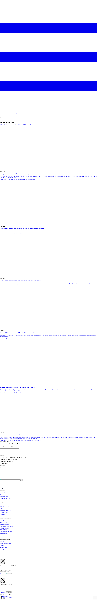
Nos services (4, 484)
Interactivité (2, 545)
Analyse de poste (3, 520)
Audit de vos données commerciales (6, 508)
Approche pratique (3, 547)
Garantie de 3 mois (3, 533)
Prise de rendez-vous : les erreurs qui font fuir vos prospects (17, 387)
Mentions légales (5, 596)
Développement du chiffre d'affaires (22, 179)
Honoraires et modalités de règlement (6, 535)
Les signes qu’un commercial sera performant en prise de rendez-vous (20, 174)
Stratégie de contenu (3, 504)
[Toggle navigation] (48, 105)
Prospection (2, 179)
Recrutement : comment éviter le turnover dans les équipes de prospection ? (22, 228)
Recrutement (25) (22, 124)
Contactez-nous (5, 115)
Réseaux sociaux (3, 514)
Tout (1, 124)
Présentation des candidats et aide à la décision (4, 529)
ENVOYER (2, 465)
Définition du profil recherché (5, 522)
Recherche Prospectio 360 (4, 524)
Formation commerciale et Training (10, 113)
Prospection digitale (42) (14, 124)
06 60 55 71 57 (2, 573)
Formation (2, 541)
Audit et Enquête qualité (25, 440)
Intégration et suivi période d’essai (6, 531)
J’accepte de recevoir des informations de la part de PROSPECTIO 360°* (14, 457)
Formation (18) (28, 124)
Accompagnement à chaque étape (6, 549)
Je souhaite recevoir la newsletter (7, 461)
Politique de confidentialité (7, 597)
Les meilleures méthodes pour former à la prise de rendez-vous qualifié (20, 280)
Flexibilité (2, 551)
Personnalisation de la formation (5, 543)
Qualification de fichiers (16, 440)
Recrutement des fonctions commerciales (11, 112)
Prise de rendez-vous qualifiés (10, 179)
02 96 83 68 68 (3, 592)
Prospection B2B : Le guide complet (10, 435)
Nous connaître (5, 483)
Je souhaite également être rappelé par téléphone (9, 459)
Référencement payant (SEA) (5, 512)
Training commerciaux (4, 552)
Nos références (5, 114)
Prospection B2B (32, 179)
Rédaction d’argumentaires (4, 492)
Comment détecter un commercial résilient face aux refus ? (17, 333)
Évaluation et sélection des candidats (6, 526)
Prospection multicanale (4, 496)
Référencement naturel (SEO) (5, 510)
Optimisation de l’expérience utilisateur (7, 506)
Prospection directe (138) (6, 124)
